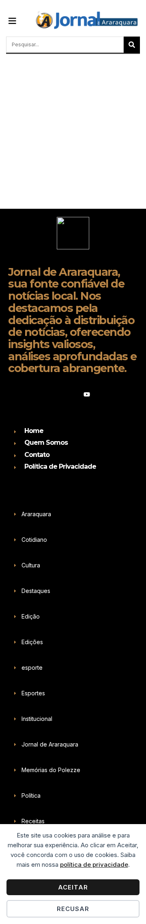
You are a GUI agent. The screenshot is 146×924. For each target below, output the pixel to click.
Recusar (73, 909)
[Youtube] (87, 394)
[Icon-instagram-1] (73, 394)
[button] (12, 20)
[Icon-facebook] (59, 394)
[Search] (132, 45)
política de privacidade (94, 864)
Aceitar (73, 887)
